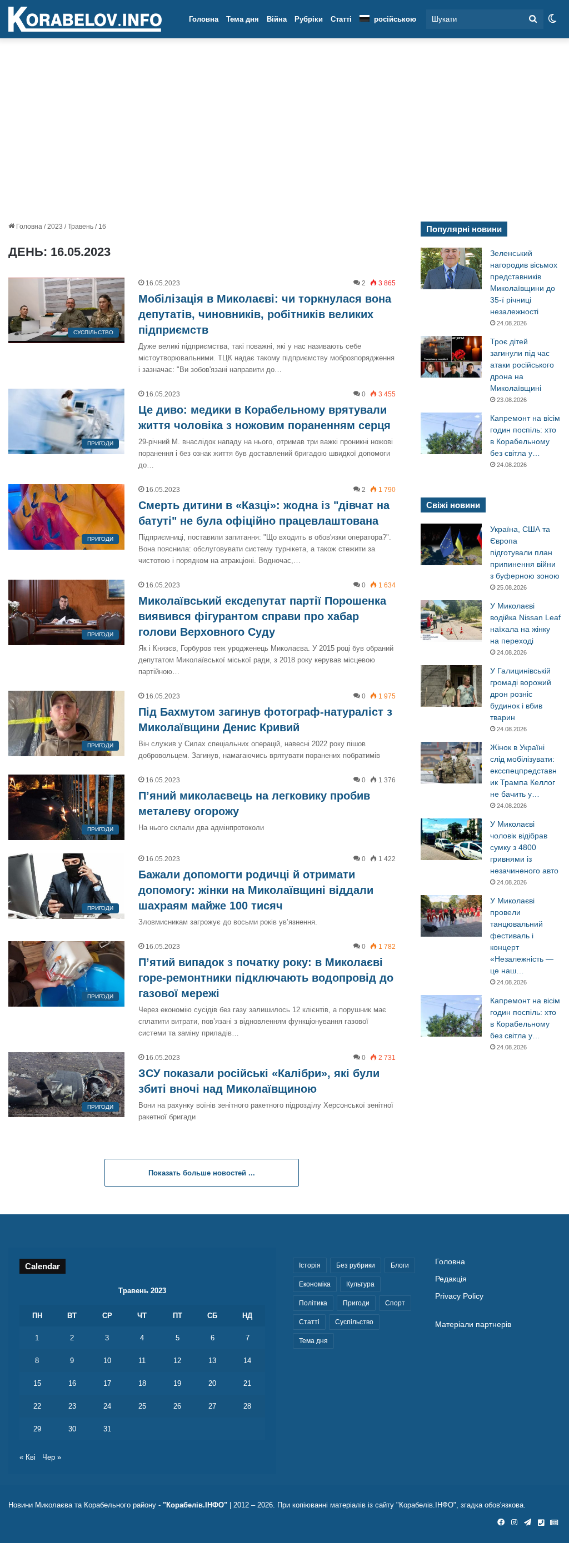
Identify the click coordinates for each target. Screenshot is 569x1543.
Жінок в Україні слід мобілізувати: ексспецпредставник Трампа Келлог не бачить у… (523, 770)
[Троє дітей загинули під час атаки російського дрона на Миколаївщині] (451, 357)
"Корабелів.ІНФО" (195, 1505)
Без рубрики (355, 1265)
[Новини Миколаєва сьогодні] (85, 19)
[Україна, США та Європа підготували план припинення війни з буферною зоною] (451, 544)
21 (247, 1383)
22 (37, 1406)
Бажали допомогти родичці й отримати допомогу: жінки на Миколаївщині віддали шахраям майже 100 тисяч (255, 890)
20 (212, 1383)
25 (142, 1406)
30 (72, 1429)
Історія (310, 1265)
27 (212, 1406)
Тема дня (242, 19)
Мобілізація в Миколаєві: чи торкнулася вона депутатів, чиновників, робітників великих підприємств (264, 314)
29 (37, 1429)
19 (177, 1383)
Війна (277, 19)
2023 (55, 226)
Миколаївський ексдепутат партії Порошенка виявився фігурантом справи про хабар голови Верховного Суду (262, 616)
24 (107, 1406)
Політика (313, 1303)
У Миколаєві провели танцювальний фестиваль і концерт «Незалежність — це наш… (521, 935)
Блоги (400, 1265)
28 (247, 1406)
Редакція (451, 1279)
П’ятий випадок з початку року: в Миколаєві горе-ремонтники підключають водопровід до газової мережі (265, 977)
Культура (360, 1284)
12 (177, 1360)
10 (107, 1360)
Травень (80, 226)
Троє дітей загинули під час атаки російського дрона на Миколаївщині (522, 365)
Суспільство (354, 1322)
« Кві (27, 1457)
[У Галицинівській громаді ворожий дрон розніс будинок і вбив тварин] (451, 686)
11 (142, 1360)
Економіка (315, 1284)
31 (107, 1429)
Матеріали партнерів (473, 1324)
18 (142, 1383)
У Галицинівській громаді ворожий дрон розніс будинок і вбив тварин (520, 694)
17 (107, 1383)
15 (37, 1383)
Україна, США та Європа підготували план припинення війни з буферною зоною (525, 552)
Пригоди (356, 1303)
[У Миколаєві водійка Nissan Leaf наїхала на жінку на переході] (451, 621)
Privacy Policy (459, 1296)
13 (212, 1360)
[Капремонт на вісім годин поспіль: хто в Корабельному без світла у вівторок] (451, 433)
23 (72, 1406)
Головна (203, 19)
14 (247, 1360)
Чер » (51, 1457)
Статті (341, 19)
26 (177, 1406)
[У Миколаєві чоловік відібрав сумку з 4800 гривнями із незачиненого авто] (451, 839)
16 (72, 1383)
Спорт (395, 1303)
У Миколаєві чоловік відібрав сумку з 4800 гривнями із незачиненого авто (524, 847)
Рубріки (309, 19)
